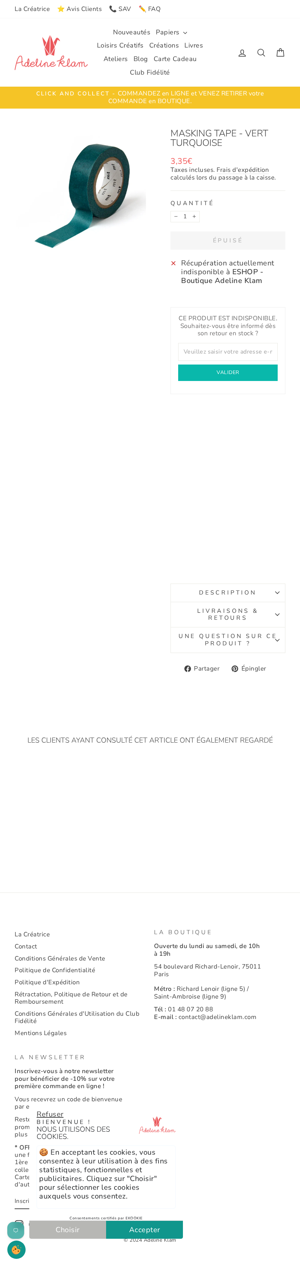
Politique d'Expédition (47, 982)
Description (228, 593)
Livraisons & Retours (228, 614)
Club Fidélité (150, 72)
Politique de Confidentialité (55, 970)
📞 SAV (120, 9)
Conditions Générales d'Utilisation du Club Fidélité (77, 1017)
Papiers (168, 32)
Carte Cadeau (175, 58)
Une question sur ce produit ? (228, 639)
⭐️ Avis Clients (79, 9)
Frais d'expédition (243, 170)
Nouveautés (131, 32)
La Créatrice (32, 9)
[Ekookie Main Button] (16, 1250)
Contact (26, 946)
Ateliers (116, 58)
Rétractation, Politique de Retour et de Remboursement (71, 998)
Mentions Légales (41, 1033)
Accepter (144, 1230)
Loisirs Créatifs (120, 45)
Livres (193, 45)
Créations (164, 45)
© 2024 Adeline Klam (150, 1240)
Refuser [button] (50, 1114)
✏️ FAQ (150, 9)
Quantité (192, 203)
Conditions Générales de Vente (60, 958)
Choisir (68, 1230)
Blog (141, 58)
